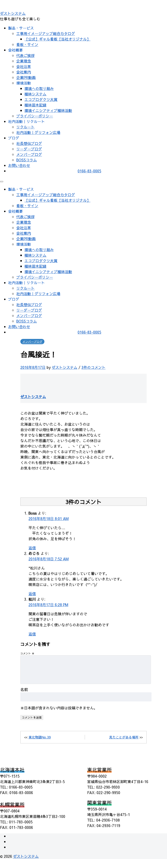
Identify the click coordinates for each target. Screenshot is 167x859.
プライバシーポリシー (34, 115)
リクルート (25, 126)
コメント (27, 653)
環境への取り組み (39, 88)
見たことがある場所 (123, 737)
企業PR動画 (26, 77)
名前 (24, 689)
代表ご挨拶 (25, 55)
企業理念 (23, 61)
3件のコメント (93, 367)
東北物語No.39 (40, 737)
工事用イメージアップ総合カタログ (45, 33)
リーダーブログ (29, 148)
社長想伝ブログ (29, 143)
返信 (32, 547)
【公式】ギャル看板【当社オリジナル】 (57, 39)
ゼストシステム (13, 13)
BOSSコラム (26, 159)
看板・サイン (27, 44)
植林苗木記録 (35, 104)
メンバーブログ (29, 154)
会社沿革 (23, 66)
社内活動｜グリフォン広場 (38, 132)
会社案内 (23, 72)
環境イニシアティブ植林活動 (48, 110)
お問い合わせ (19, 165)
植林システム (35, 93)
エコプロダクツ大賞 (40, 99)
